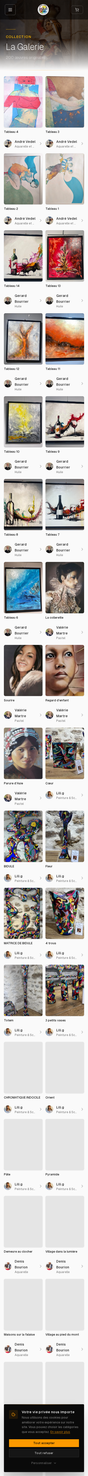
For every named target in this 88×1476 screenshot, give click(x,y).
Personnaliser (41, 1463)
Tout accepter (44, 1443)
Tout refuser (44, 1453)
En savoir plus (60, 1432)
